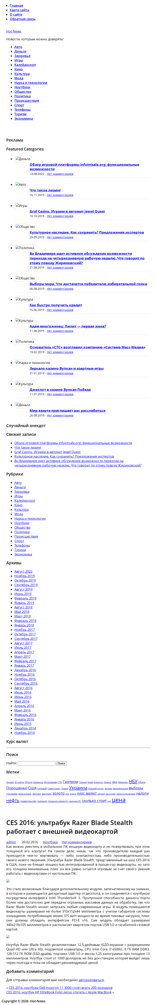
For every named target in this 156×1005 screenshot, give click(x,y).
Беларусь (38, 782)
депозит (36, 793)
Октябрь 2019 (25, 580)
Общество (22, 91)
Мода (18, 78)
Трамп (64, 788)
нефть (13, 800)
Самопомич (54, 788)
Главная (16, 5)
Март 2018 (22, 616)
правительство (28, 801)
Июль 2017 (22, 647)
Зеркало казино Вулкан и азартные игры (67, 368)
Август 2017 (23, 643)
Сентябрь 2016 (26, 683)
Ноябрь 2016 (24, 674)
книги (73, 793)
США (32, 787)
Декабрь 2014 (25, 728)
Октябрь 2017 (25, 634)
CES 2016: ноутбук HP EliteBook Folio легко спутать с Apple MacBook (59, 992)
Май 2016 (21, 701)
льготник (111, 793)
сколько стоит (94, 800)
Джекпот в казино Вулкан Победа (60, 389)
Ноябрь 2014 (24, 732)
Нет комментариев (60, 174)
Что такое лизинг (45, 190)
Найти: (11, 763)
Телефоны (22, 109)
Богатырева (50, 782)
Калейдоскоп (25, 65)
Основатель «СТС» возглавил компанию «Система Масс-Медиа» (87, 347)
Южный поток (96, 788)
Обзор (141, 782)
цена (119, 800)
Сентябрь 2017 (26, 638)
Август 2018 (23, 607)
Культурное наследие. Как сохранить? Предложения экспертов (87, 232)
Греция (83, 782)
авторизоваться (91, 980)
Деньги (20, 51)
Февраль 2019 (25, 598)
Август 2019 (23, 589)
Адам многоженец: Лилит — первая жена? (68, 326)
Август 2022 (23, 571)
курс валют (87, 793)
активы (108, 788)
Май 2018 (21, 612)
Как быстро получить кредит (56, 305)
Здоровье (22, 56)
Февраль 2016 (25, 715)
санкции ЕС (75, 801)
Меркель (123, 782)
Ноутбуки (22, 87)
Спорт (19, 105)
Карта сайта (19, 10)
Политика (22, 96)
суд (109, 801)
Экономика (23, 118)
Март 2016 (22, 710)
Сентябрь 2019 (26, 585)
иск (67, 793)
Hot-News (13, 31)
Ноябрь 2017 (24, 629)
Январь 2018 (24, 625)
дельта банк (24, 793)
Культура (22, 73)
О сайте (16, 14)
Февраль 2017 (25, 661)
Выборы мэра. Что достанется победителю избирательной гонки (88, 283)
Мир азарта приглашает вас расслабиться (67, 410)
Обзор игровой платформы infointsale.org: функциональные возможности (84, 166)
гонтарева (11, 793)
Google (10, 782)
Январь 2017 (24, 665)
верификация (120, 788)
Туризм (20, 114)
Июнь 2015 (22, 724)
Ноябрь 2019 (24, 576)
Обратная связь (23, 19)
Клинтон (98, 782)
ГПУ (60, 782)
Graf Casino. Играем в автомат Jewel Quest (67, 211)
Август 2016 (23, 688)
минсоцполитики (126, 793)
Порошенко (16, 787)
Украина (78, 787)
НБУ (133, 781)
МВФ (114, 782)
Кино (18, 69)
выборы (136, 787)
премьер (42, 801)
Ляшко (107, 782)
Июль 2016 (22, 692)
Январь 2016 (24, 719)
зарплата (47, 793)
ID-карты (19, 782)
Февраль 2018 (25, 620)
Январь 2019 (24, 603)
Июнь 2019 (22, 594)
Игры (18, 60)
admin (11, 842)
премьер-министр (58, 801)
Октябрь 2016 (25, 679)
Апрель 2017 (24, 652)
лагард (101, 793)
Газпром (70, 781)
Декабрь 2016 (25, 670)
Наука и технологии (30, 82)
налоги (142, 793)
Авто (18, 47)
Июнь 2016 (22, 697)
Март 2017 (22, 656)
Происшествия (26, 100)
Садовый (42, 788)
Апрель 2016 (24, 706)
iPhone (28, 782)
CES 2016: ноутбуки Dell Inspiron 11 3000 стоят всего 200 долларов (61, 987)
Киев (90, 782)
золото (58, 793)
